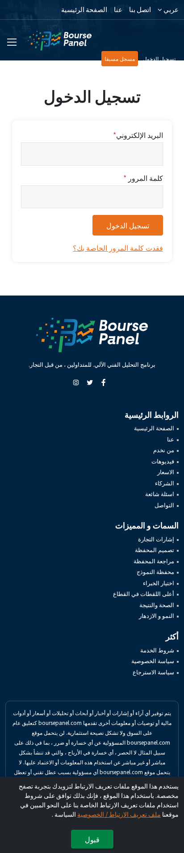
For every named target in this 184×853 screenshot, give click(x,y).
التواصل (164, 505)
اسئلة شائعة (159, 493)
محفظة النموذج (155, 571)
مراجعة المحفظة (154, 561)
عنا (118, 9)
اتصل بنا (140, 9)
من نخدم (163, 450)
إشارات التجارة (156, 539)
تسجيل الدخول (159, 58)
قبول (92, 839)
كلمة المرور (143, 177)
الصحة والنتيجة (156, 604)
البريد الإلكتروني (138, 134)
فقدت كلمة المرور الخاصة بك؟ (118, 247)
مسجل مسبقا (120, 58)
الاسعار (165, 471)
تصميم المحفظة (154, 549)
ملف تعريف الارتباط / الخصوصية (119, 814)
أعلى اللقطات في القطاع (143, 593)
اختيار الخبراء (158, 583)
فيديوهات (162, 461)
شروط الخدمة (157, 650)
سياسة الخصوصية (152, 660)
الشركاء (164, 483)
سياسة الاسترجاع (153, 672)
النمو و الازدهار (156, 615)
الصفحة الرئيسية (84, 9)
